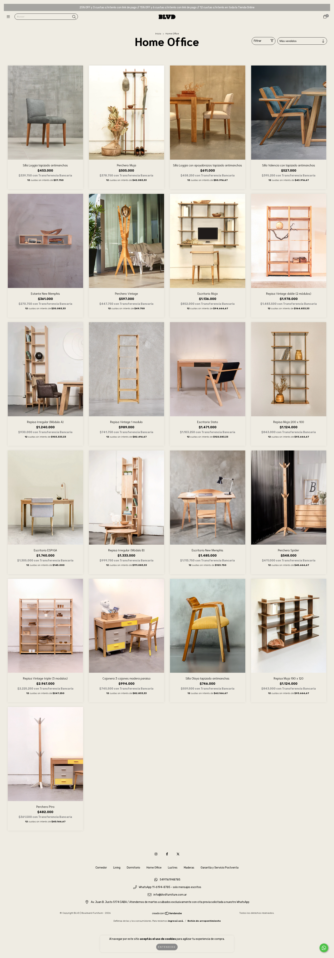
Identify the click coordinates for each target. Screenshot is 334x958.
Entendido (167, 947)
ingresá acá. (176, 921)
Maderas (189, 867)
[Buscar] (74, 17)
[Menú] (9, 17)
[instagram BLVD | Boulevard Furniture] (156, 854)
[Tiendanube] (167, 914)
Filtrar (257, 41)
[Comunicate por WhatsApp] (324, 948)
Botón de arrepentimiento (204, 921)
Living (116, 867)
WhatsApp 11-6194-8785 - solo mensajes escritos (170, 887)
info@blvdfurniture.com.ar (170, 894)
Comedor (101, 867)
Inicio (158, 33)
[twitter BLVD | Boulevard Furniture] (178, 854)
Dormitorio (133, 867)
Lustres (172, 867)
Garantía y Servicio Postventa (220, 867)
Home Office (154, 867)
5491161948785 (170, 879)
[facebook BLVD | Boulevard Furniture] (167, 854)
